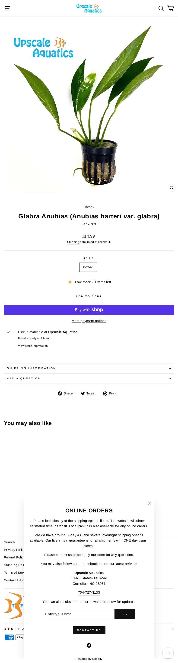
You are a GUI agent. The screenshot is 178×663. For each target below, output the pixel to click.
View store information (33, 345)
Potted (88, 267)
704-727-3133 (89, 592)
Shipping (73, 242)
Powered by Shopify (89, 658)
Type (89, 258)
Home (87, 207)
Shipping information (31, 368)
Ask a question (24, 378)
